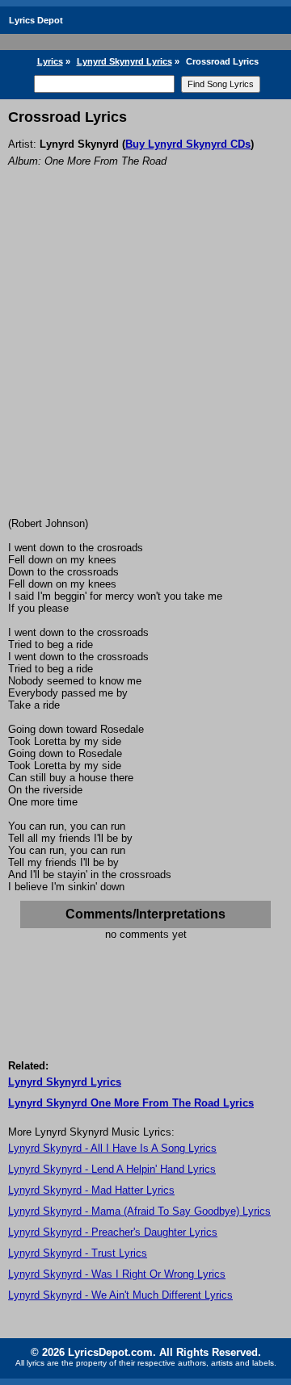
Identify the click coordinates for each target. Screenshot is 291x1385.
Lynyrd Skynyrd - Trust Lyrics (77, 1253)
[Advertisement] (145, 364)
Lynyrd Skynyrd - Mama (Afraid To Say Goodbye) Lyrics (139, 1211)
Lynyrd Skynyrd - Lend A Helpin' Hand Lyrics (112, 1169)
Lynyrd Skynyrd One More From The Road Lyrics (131, 1103)
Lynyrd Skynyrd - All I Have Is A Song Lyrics (112, 1148)
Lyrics (50, 61)
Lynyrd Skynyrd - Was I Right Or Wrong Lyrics (117, 1274)
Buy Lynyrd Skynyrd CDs (188, 144)
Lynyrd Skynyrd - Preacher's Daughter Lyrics (112, 1232)
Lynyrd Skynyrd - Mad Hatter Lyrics (91, 1190)
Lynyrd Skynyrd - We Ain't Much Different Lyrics (120, 1295)
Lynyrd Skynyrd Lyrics (124, 61)
